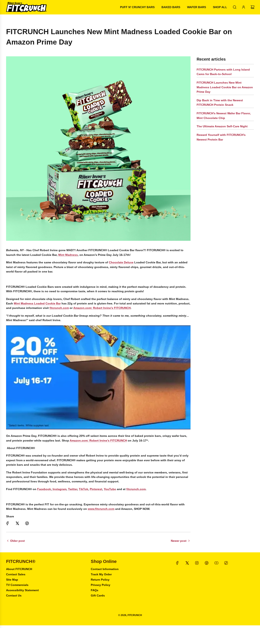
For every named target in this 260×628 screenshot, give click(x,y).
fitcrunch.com (59, 308)
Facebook (44, 489)
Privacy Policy (100, 585)
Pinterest (96, 489)
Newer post (178, 540)
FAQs (94, 590)
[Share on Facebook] (7, 523)
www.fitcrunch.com (101, 508)
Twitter (72, 489)
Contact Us (14, 595)
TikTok (83, 489)
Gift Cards (98, 595)
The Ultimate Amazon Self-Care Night (222, 126)
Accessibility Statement (22, 590)
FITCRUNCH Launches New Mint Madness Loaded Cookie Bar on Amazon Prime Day (225, 87)
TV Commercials (17, 585)
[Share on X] (17, 523)
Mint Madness (68, 254)
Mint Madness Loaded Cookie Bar (37, 303)
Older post (17, 540)
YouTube (110, 489)
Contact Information (105, 569)
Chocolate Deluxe (121, 262)
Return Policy (100, 579)
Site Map (12, 579)
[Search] (234, 7)
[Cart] (252, 7)
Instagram (59, 489)
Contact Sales (15, 574)
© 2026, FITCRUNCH (130, 615)
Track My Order (101, 574)
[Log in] (243, 7)
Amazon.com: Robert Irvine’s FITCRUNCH (102, 308)
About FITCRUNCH (19, 569)
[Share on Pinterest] (27, 523)
